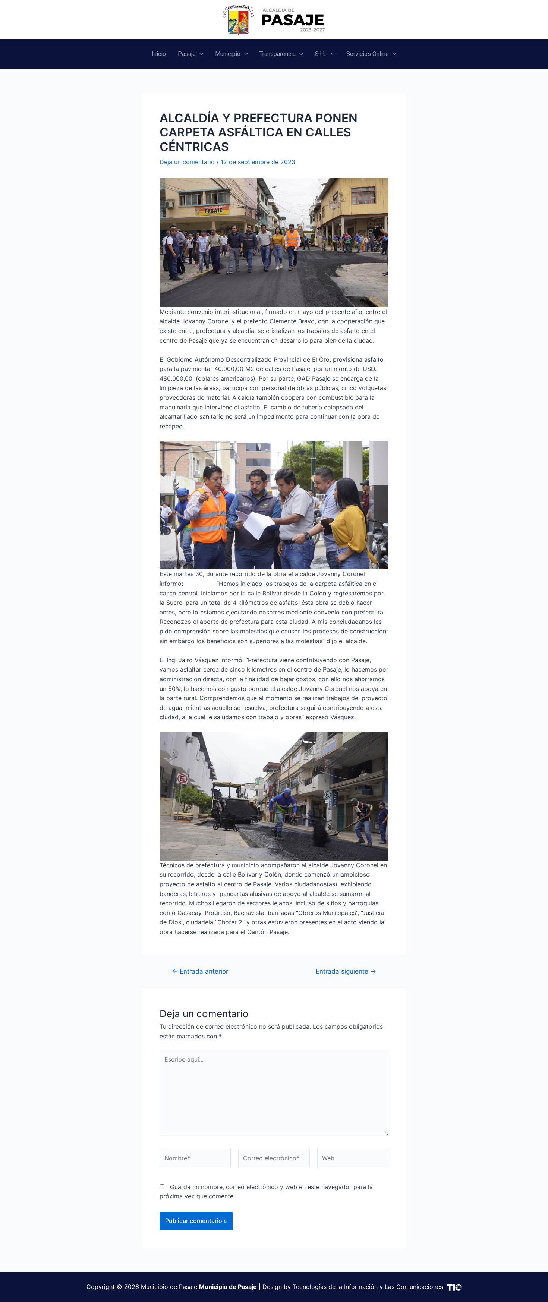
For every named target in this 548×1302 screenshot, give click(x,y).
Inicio (159, 53)
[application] (199, 54)
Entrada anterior (200, 971)
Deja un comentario (187, 162)
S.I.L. (321, 53)
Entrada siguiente (346, 971)
